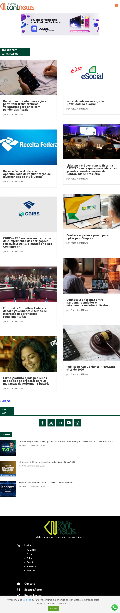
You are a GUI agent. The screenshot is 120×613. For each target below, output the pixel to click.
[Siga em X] (51, 422)
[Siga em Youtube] (68, 422)
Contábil (31, 550)
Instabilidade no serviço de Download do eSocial (85, 102)
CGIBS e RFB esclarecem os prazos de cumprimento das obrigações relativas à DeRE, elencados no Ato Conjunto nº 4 (27, 242)
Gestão (30, 562)
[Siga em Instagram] (77, 422)
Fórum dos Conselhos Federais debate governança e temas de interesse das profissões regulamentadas (25, 312)
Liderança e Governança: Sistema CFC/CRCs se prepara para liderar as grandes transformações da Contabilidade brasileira (91, 170)
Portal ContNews (16, 114)
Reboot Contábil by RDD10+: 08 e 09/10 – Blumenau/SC (46, 482)
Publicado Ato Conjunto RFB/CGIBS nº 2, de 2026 (90, 368)
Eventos (31, 570)
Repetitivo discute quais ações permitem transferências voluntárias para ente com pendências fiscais (24, 105)
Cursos (6, 434)
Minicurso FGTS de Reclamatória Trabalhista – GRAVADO (47, 462)
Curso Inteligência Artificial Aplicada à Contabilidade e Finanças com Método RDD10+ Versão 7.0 (66, 441)
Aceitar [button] (53, 608)
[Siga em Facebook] (42, 422)
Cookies (27, 599)
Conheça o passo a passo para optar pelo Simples (87, 236)
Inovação (31, 566)
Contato (29, 583)
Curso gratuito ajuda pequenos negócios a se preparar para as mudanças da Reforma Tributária (26, 380)
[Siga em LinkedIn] (60, 422)
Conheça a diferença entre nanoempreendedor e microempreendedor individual (87, 302)
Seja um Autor (33, 589)
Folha (29, 558)
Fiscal (29, 554)
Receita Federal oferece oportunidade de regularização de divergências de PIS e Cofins (27, 174)
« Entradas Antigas (9, 400)
